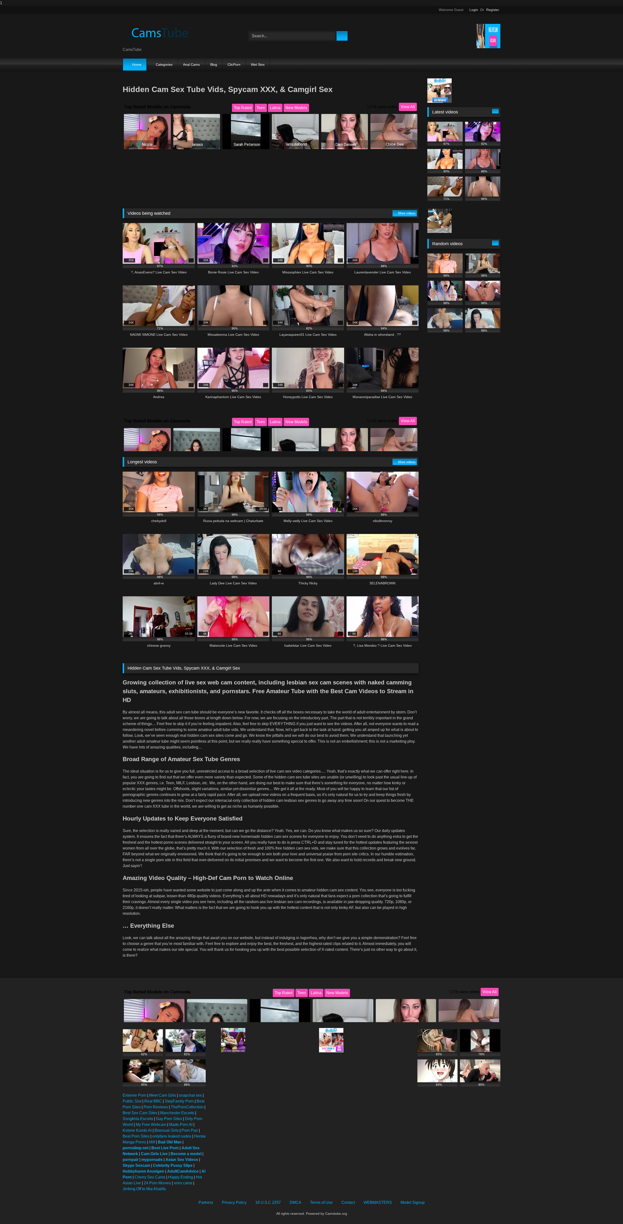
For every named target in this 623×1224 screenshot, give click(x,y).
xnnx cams (183, 1183)
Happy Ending (180, 1177)
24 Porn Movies (157, 1183)
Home (136, 64)
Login (473, 10)
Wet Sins (258, 64)
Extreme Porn (134, 1095)
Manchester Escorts (177, 1113)
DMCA (295, 1202)
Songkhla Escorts (138, 1119)
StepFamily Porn (179, 1101)
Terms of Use (321, 1202)
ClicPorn (234, 64)
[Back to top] (608, 1210)
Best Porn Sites (136, 1136)
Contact (348, 1202)
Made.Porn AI (180, 1124)
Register (492, 10)
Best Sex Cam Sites (140, 1113)
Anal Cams (191, 64)
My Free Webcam (151, 1124)
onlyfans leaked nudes (171, 1136)
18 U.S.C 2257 (268, 1202)
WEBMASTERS (378, 1202)
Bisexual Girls (167, 1130)
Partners (206, 1202)
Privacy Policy (234, 1202)
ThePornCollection (187, 1107)
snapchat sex (190, 1095)
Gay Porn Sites (169, 1119)
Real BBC (153, 1101)
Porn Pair (190, 1130)
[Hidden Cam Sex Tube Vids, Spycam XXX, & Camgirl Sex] (159, 32)
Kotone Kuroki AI (137, 1130)
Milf (152, 1142)
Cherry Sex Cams (150, 1177)
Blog (213, 64)
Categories (164, 64)
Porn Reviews (156, 1107)
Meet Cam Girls (162, 1095)
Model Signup (413, 1202)
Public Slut (132, 1101)
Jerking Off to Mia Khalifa (144, 1189)
